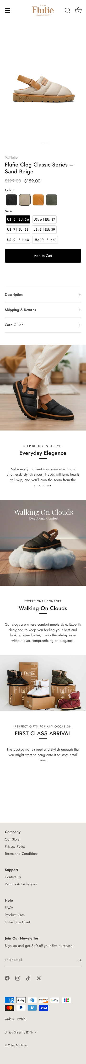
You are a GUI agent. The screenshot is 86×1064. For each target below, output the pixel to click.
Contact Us (13, 877)
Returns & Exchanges (21, 884)
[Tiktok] (28, 978)
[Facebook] (7, 978)
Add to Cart (43, 255)
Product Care (15, 915)
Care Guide (14, 324)
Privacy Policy (15, 846)
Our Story (12, 839)
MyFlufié (21, 1045)
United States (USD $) (19, 1032)
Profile (21, 1019)
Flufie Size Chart (17, 922)
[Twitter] (38, 978)
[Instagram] (17, 978)
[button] (11, 200)
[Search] (67, 11)
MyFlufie (11, 157)
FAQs (9, 907)
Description (14, 294)
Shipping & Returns (20, 309)
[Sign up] (78, 960)
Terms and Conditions (21, 853)
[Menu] (7, 10)
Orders (9, 1019)
